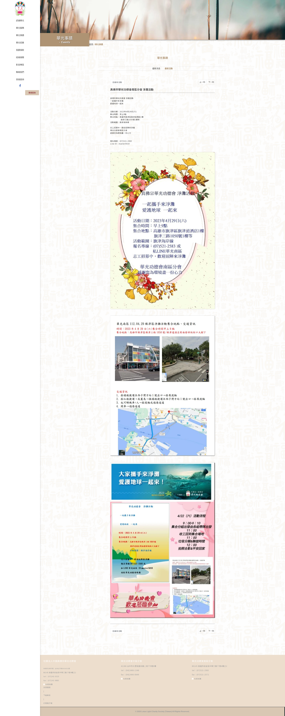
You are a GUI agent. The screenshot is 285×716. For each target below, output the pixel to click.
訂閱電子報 (47, 703)
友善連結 (47, 687)
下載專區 (47, 695)
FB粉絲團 (49, 684)
